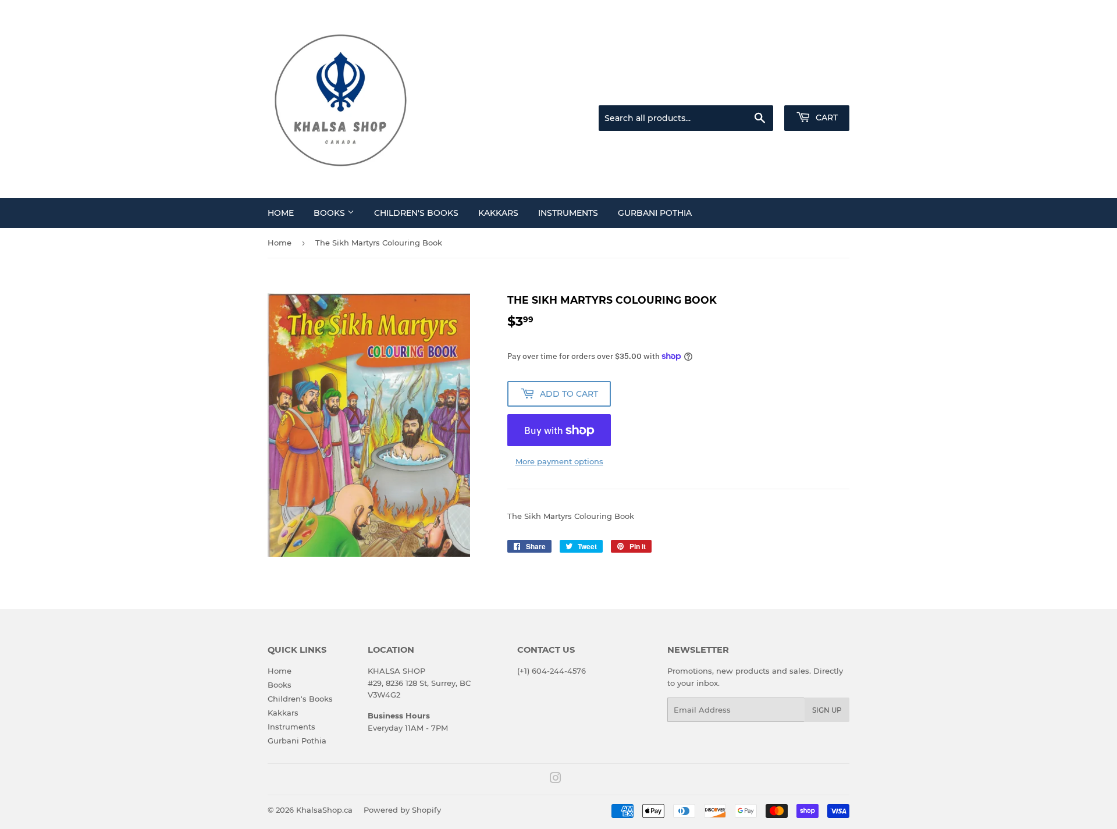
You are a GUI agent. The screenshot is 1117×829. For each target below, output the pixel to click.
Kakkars (498, 213)
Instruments (568, 213)
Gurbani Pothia (655, 213)
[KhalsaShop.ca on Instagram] (555, 779)
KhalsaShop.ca (324, 809)
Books (330, 213)
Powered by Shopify (402, 809)
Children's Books (416, 213)
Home (281, 213)
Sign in (757, 91)
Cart (825, 117)
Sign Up (827, 710)
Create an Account (817, 91)
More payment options (559, 461)
